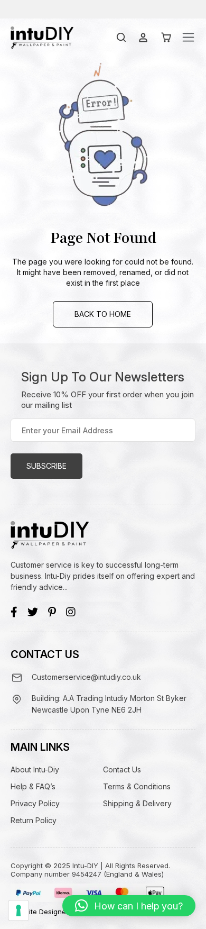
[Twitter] (32, 612)
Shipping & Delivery (137, 803)
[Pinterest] (52, 612)
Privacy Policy (35, 803)
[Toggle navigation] (188, 37)
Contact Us (122, 769)
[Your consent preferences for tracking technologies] (18, 910)
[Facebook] (14, 612)
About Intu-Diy (35, 769)
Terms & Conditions (137, 786)
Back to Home (102, 313)
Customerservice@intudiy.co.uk (86, 676)
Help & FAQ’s (33, 786)
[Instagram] (71, 612)
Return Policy (34, 820)
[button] (128, 905)
